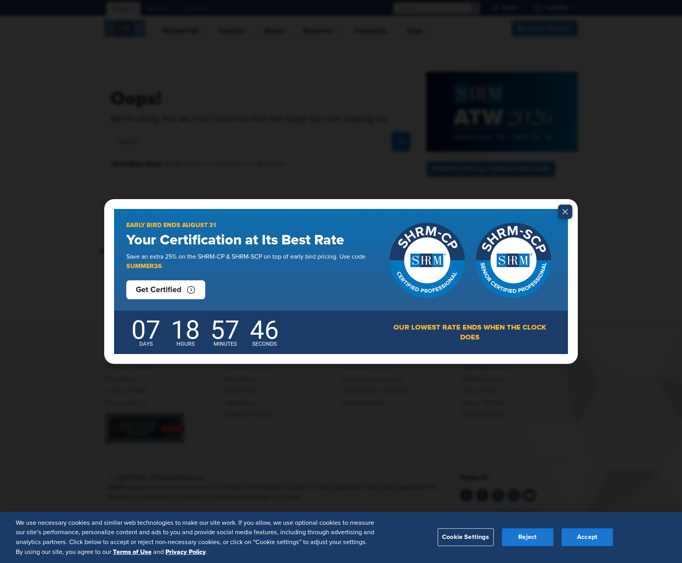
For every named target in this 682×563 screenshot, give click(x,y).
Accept (587, 537)
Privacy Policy (185, 552)
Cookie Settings (465, 537)
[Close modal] (565, 212)
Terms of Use (132, 552)
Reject (527, 537)
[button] (165, 289)
